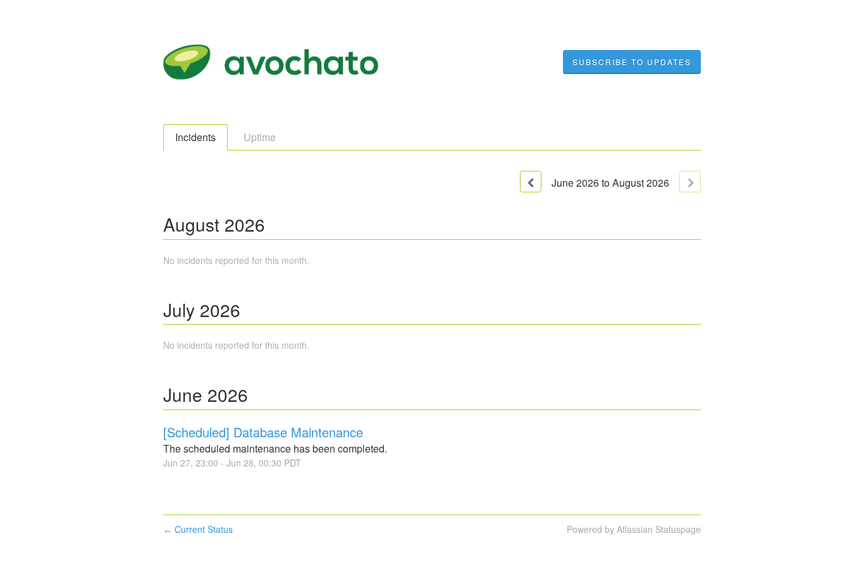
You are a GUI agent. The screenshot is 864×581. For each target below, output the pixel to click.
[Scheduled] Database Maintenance (263, 432)
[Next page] (690, 181)
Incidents (195, 137)
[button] (632, 62)
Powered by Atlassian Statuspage (634, 529)
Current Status (198, 529)
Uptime (260, 137)
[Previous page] (530, 181)
